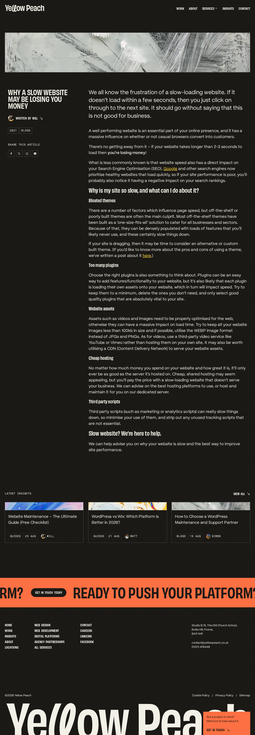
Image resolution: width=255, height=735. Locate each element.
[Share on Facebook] (11, 153)
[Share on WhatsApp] (27, 153)
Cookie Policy (201, 695)
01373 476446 (201, 647)
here (147, 255)
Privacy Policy (224, 695)
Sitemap (244, 695)
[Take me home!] (25, 8)
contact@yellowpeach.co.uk (210, 642)
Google (170, 168)
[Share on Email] (35, 153)
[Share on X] (19, 153)
